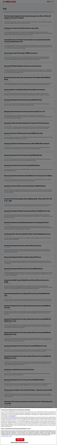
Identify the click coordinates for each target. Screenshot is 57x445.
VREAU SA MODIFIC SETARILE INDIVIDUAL (19, 442)
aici (17, 422)
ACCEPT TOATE (20, 439)
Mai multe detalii (12, 415)
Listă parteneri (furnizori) (6, 436)
